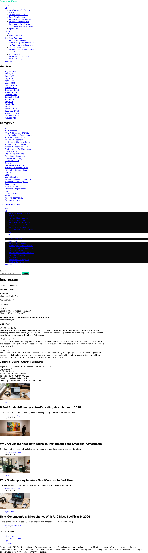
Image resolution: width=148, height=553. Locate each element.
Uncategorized (11, 193)
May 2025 (9, 106)
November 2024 (12, 113)
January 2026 (11, 87)
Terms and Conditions (13, 538)
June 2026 (9, 76)
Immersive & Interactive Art (19, 24)
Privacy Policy (10, 536)
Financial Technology (14, 158)
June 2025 (9, 104)
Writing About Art (15, 36)
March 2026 (10, 83)
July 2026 (9, 74)
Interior (7, 31)
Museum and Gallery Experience (21, 50)
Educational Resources (13, 38)
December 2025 (12, 90)
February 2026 (11, 85)
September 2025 (12, 97)
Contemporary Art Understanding (21, 43)
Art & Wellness (11, 130)
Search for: (3, 271)
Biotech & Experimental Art (19, 22)
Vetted (7, 5)
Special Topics (14, 29)
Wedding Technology (14, 198)
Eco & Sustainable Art (17, 17)
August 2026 (10, 71)
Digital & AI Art (14, 12)
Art (6, 8)
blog (6, 541)
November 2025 (12, 92)
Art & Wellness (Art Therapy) (20, 10)
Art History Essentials (17, 52)
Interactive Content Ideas (23, 26)
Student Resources (16, 59)
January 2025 (11, 108)
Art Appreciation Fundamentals (21, 45)
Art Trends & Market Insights (20, 19)
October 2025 (11, 94)
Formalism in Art (15, 54)
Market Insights (11, 177)
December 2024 (12, 111)
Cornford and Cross (8, 1)
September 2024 (12, 115)
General (8, 163)
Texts (7, 33)
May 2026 (9, 78)
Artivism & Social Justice (18, 15)
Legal (7, 174)
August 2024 (10, 118)
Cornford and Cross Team (13, 416)
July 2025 (9, 101)
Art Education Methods (17, 40)
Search (25, 273)
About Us (8, 61)
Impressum (9, 543)
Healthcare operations (14, 165)
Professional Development (19, 56)
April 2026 (9, 81)
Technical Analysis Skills (18, 47)
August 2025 (10, 99)
